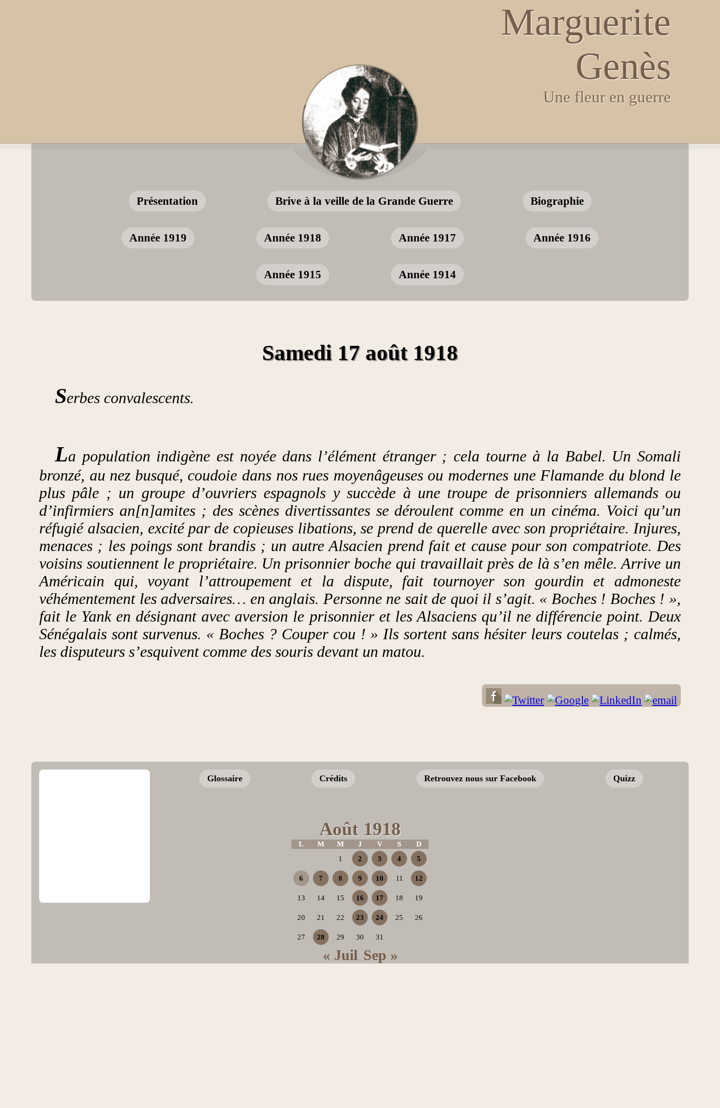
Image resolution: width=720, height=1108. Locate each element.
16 (360, 898)
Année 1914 (427, 274)
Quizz (624, 778)
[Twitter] (524, 700)
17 (380, 898)
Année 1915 (292, 274)
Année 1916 (562, 237)
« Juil (340, 955)
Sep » (380, 955)
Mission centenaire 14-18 (601, 887)
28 (321, 937)
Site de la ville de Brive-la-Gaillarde (97, 869)
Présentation (167, 200)
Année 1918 (292, 237)
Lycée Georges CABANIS (94, 802)
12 (419, 878)
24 (380, 917)
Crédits (333, 778)
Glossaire (224, 778)
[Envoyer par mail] (661, 700)
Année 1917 (427, 237)
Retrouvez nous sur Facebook (480, 778)
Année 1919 (158, 237)
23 (360, 917)
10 (380, 878)
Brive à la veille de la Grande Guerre (364, 200)
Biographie (557, 200)
